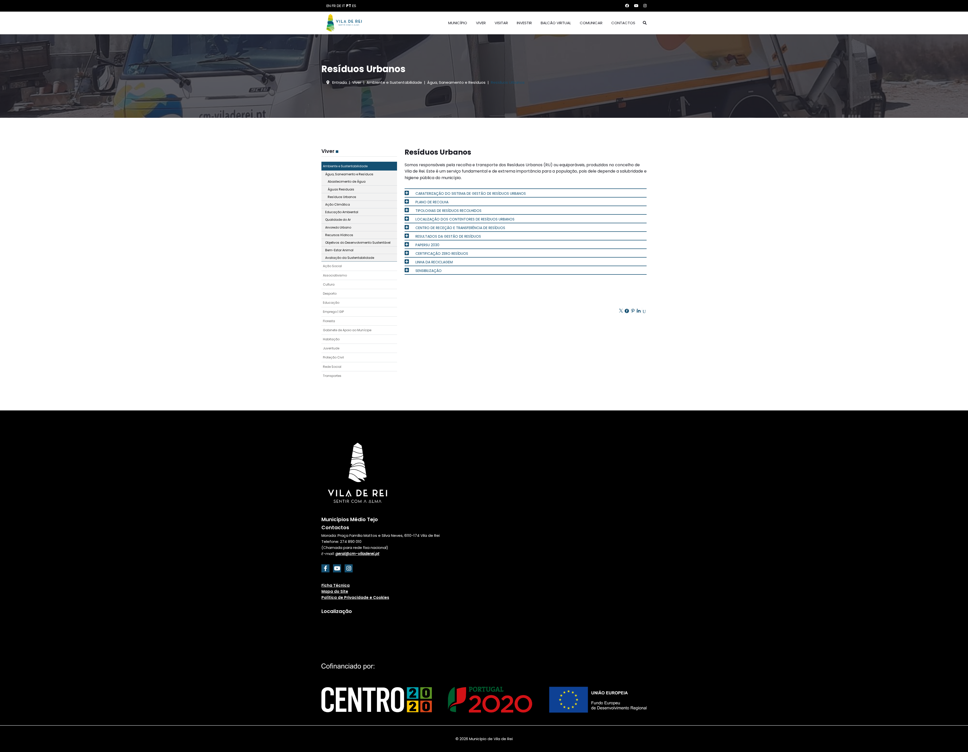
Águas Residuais (341, 189)
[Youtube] (636, 5)
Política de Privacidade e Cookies (355, 597)
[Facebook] (627, 5)
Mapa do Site (334, 591)
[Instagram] (645, 5)
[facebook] (325, 568)
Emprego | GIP (333, 312)
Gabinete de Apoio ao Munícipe (347, 330)
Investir (524, 22)
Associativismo (335, 275)
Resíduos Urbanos (342, 197)
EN (328, 5)
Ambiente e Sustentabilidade (345, 166)
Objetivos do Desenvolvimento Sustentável (357, 242)
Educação (331, 302)
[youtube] (337, 568)
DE (339, 5)
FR (334, 5)
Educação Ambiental (341, 212)
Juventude (331, 348)
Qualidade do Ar (338, 219)
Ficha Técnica (335, 585)
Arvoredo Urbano (338, 227)
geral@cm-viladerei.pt (357, 553)
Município (457, 22)
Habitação (331, 339)
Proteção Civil (333, 357)
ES (354, 5)
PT (348, 5)
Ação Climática (337, 204)
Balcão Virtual (556, 22)
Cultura (329, 284)
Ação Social (332, 266)
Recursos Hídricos (339, 235)
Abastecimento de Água (347, 181)
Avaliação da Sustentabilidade (349, 258)
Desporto (330, 293)
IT (343, 5)
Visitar (501, 22)
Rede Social (332, 367)
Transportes (332, 376)
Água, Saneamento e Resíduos (349, 174)
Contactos (623, 22)
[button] (393, 166)
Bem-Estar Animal (339, 250)
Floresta (329, 321)
